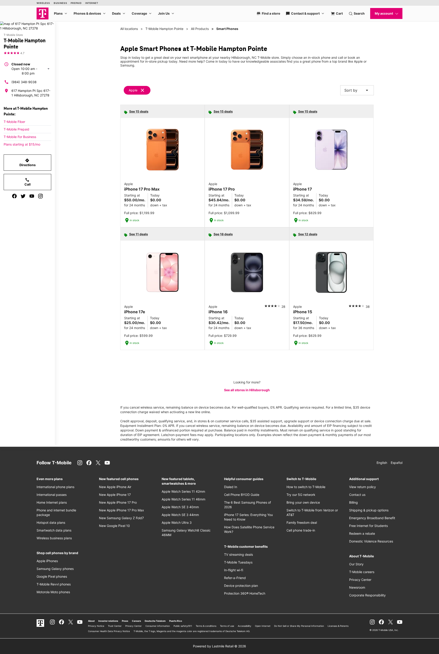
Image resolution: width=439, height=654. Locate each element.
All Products (200, 29)
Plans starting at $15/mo (22, 144)
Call (27, 182)
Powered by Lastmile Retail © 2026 (219, 646)
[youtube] (32, 196)
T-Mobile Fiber (14, 122)
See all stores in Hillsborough (247, 390)
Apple (133, 90)
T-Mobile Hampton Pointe (164, 29)
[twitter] (23, 196)
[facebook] (14, 196)
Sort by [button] (357, 90)
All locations (129, 29)
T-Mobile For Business (20, 137)
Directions (27, 162)
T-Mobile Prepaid (16, 129)
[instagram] (40, 196)
